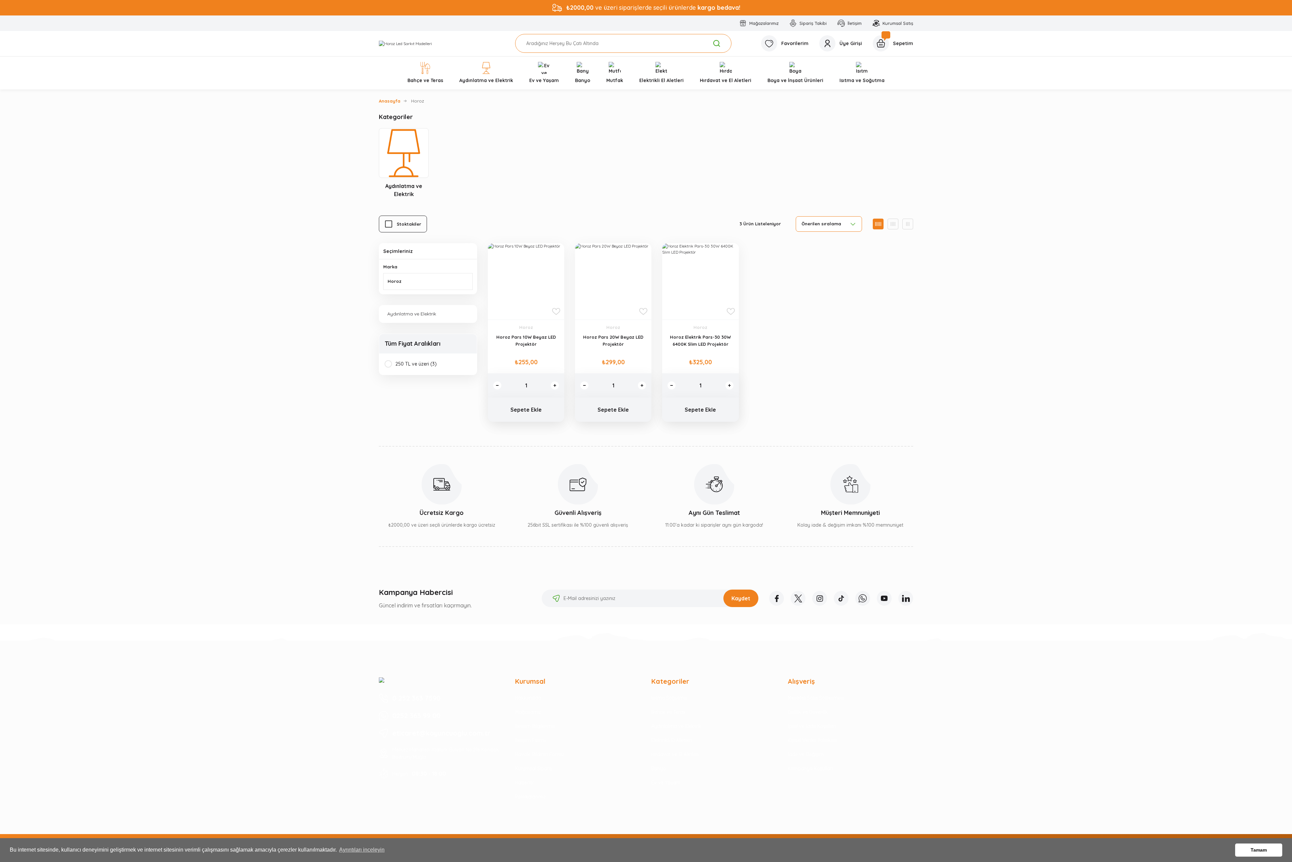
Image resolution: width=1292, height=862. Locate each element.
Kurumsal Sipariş (533, 768)
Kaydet (740, 598)
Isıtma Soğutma (669, 698)
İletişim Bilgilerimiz (535, 726)
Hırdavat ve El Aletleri (674, 754)
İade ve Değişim (806, 754)
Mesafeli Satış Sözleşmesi (816, 698)
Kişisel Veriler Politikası (812, 740)
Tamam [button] (1259, 850)
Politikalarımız (530, 797)
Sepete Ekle (526, 409)
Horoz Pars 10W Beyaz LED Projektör (526, 340)
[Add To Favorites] (556, 311)
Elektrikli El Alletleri (671, 740)
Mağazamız (528, 712)
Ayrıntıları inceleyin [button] (362, 850)
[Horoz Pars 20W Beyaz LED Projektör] (613, 281)
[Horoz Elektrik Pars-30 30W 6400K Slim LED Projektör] (700, 281)
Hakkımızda (528, 698)
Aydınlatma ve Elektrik (676, 726)
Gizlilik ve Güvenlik (808, 712)
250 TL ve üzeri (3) (416, 364)
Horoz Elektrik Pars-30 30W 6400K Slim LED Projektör (700, 340)
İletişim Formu (530, 740)
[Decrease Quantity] (497, 385)
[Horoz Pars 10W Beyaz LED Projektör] (526, 281)
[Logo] (405, 43)
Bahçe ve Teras (668, 712)
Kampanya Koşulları (810, 768)
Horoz (417, 101)
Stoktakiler (409, 224)
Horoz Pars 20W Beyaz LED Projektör (613, 340)
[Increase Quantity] (555, 385)
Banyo (658, 768)
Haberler (524, 783)
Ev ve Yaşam (665, 783)
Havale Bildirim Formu (539, 754)
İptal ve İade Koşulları (812, 726)
